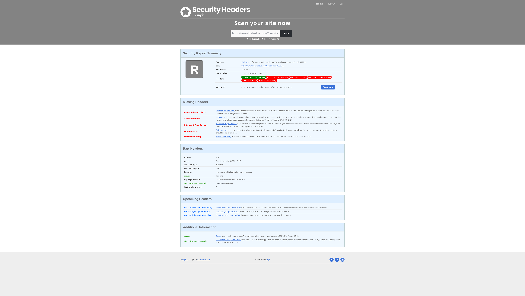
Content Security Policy (225, 110)
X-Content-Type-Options (226, 123)
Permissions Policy (223, 136)
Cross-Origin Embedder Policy (228, 208)
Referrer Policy (222, 130)
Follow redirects (271, 38)
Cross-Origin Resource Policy (228, 215)
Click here (245, 62)
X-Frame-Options (223, 117)
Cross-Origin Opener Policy (227, 211)
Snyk (268, 259)
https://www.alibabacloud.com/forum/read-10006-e (262, 66)
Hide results (254, 38)
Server (219, 236)
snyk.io (185, 259)
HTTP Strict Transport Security (228, 239)
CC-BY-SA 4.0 (203, 259)
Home (319, 3)
